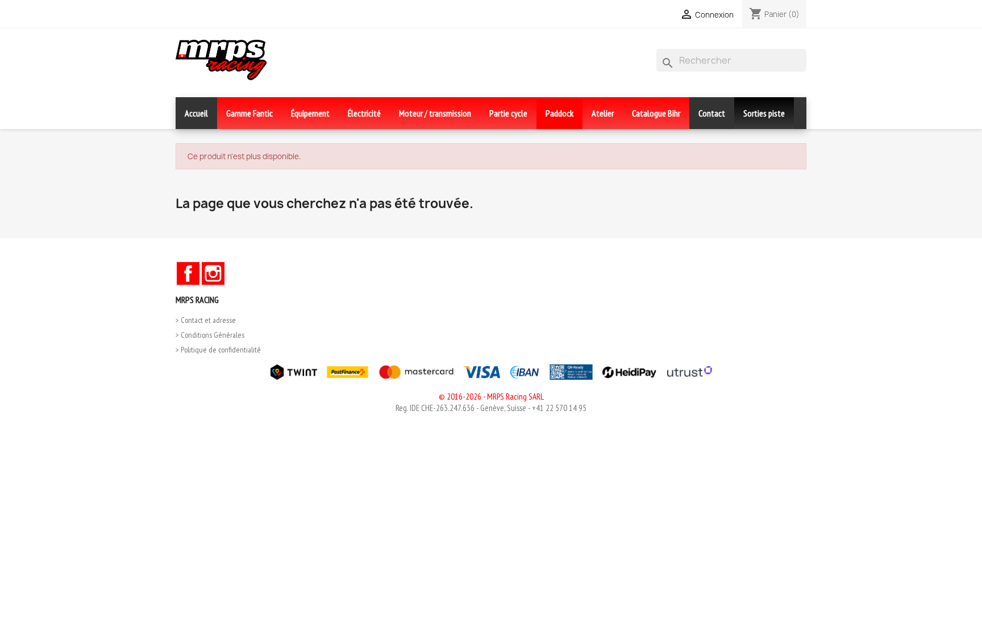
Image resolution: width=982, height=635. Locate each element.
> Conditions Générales (210, 335)
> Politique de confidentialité (218, 350)
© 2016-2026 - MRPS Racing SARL (491, 396)
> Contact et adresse (206, 320)
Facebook (188, 273)
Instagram (213, 273)
